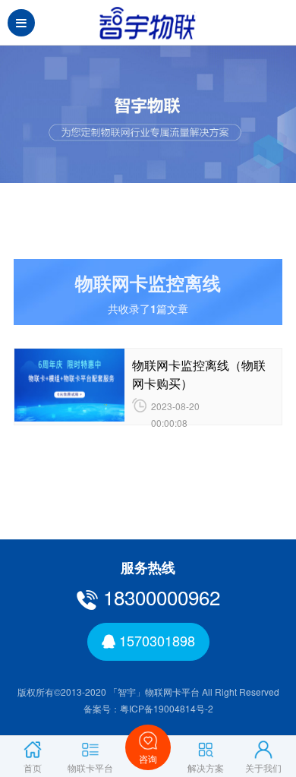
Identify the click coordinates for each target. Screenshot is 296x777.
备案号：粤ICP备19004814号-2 (148, 708)
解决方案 (205, 767)
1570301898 (155, 640)
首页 (33, 767)
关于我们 (263, 767)
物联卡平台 (90, 767)
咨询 (148, 758)
